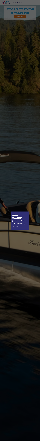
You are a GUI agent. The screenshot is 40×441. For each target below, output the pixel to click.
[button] (26, 213)
